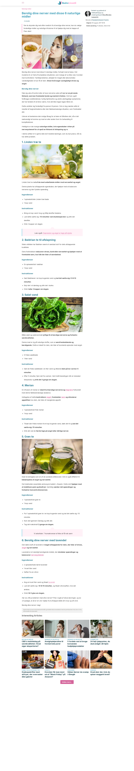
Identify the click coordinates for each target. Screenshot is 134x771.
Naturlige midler (26, 9)
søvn (63, 397)
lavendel (51, 582)
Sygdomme (70, 670)
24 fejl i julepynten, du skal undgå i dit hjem (100, 642)
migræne (69, 390)
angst (48, 397)
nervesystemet (37, 555)
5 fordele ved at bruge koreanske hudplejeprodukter (77, 643)
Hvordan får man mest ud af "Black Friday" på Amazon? (55, 674)
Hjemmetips (94, 639)
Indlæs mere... (67, 682)
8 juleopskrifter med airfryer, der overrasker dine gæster (32, 674)
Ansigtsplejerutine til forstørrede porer (54, 642)
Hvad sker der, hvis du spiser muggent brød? (100, 673)
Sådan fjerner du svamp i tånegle (78, 673)
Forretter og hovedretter (31, 670)
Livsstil (47, 670)
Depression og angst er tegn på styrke (57, 233)
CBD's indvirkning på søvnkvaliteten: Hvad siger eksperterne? (31, 643)
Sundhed (93, 670)
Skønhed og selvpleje (52, 639)
